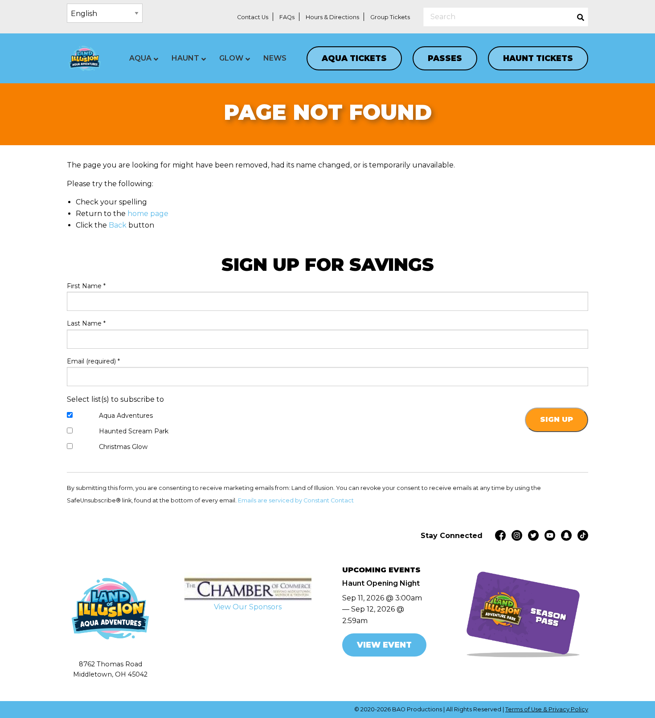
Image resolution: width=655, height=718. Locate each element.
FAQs (287, 17)
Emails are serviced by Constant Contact (296, 500)
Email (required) (93, 361)
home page (147, 213)
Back (118, 225)
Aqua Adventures (126, 416)
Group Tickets (390, 17)
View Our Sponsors (248, 607)
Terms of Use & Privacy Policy (546, 709)
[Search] (580, 17)
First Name (86, 286)
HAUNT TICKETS (538, 58)
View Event (384, 644)
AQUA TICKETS (354, 58)
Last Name (86, 323)
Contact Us (252, 17)
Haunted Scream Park (133, 431)
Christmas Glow (123, 447)
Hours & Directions (332, 17)
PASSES (445, 58)
